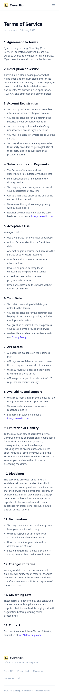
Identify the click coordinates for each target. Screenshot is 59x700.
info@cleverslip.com (42, 216)
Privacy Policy (19, 337)
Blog (20, 678)
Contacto (9, 678)
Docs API (8, 671)
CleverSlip (16, 5)
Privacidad (23, 671)
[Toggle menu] (53, 5)
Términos (38, 671)
